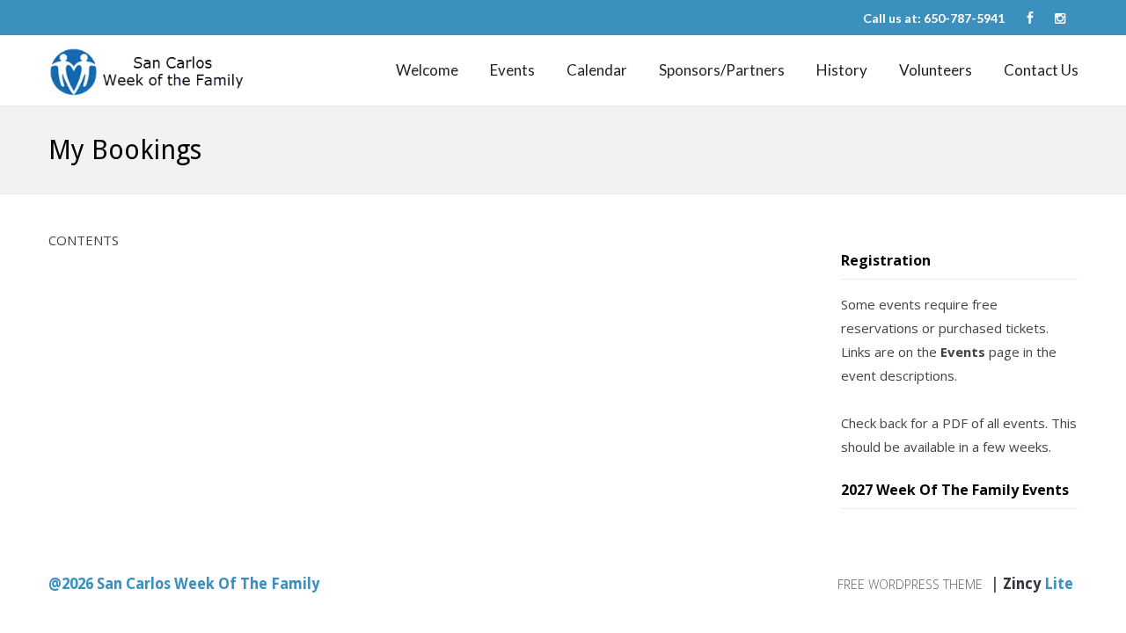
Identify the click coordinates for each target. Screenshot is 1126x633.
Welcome (427, 70)
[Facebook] (1030, 18)
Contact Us (1041, 70)
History (841, 70)
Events (512, 70)
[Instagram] (1060, 18)
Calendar (597, 70)
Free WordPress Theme (910, 584)
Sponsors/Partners (722, 70)
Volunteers (935, 70)
